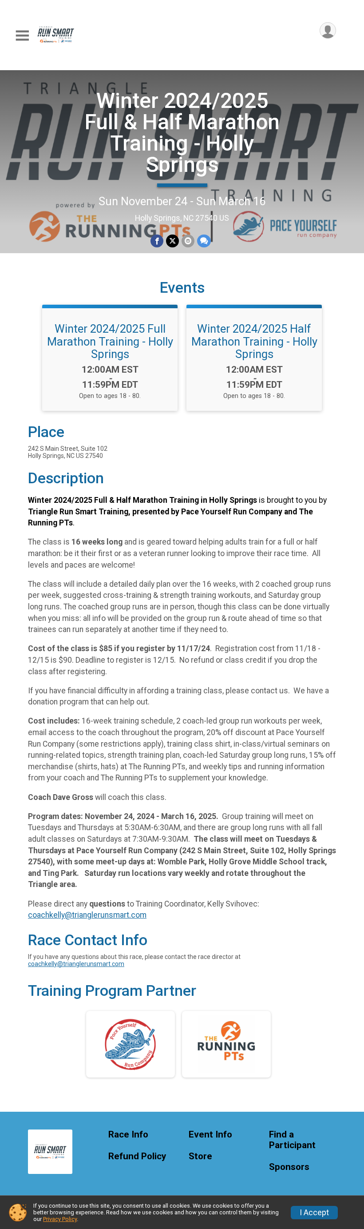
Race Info (128, 1135)
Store (200, 1156)
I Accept (314, 1212)
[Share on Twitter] (172, 241)
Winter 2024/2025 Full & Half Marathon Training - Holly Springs (182, 132)
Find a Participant (292, 1140)
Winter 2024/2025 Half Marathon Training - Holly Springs (254, 341)
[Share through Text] (204, 241)
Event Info (210, 1135)
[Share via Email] (188, 241)
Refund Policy (137, 1156)
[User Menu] (328, 30)
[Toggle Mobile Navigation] (22, 36)
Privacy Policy (60, 1219)
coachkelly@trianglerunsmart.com (87, 915)
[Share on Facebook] (156, 241)
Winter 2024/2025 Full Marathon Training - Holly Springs (110, 341)
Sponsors (289, 1167)
